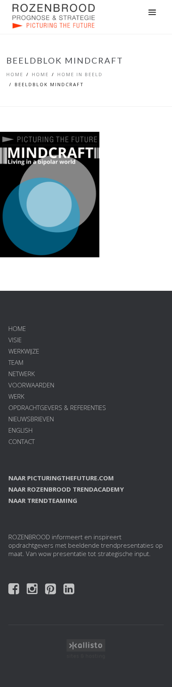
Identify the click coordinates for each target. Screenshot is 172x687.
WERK (16, 396)
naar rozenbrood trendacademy (66, 489)
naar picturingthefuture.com (61, 478)
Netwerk (21, 373)
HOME (17, 328)
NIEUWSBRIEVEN (31, 419)
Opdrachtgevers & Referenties (57, 407)
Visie (15, 340)
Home (14, 74)
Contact (21, 441)
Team (15, 362)
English (20, 430)
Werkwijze (23, 351)
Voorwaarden (31, 385)
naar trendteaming (42, 500)
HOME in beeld (80, 74)
